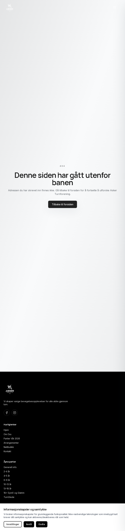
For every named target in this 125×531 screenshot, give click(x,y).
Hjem (6, 430)
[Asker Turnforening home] (10, 7)
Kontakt (7, 451)
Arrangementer (11, 442)
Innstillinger (12, 524)
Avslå (29, 524)
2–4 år (7, 471)
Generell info (10, 467)
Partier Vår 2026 (12, 438)
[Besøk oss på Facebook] (7, 413)
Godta (41, 524)
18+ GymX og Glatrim (14, 493)
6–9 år (7, 480)
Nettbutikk (9, 447)
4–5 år (7, 475)
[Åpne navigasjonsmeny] (115, 7)
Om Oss (7, 434)
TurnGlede (9, 497)
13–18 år (7, 488)
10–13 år (7, 484)
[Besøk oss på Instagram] (15, 413)
